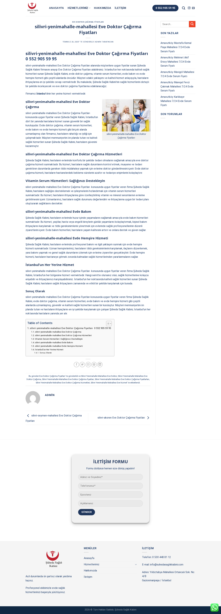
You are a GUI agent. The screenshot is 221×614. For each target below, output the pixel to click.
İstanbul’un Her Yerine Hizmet (49, 349)
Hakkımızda (102, 8)
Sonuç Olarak (45, 353)
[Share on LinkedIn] (100, 364)
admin (98, 42)
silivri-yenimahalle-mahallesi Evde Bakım (54, 342)
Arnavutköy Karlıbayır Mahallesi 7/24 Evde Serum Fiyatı (176, 101)
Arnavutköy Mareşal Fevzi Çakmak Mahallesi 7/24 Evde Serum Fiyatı (176, 86)
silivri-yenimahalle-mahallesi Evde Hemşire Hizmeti (59, 346)
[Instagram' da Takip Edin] (189, 8)
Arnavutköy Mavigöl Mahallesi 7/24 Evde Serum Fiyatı (177, 74)
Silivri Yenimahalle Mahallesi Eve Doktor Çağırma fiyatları (68, 379)
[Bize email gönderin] (193, 8)
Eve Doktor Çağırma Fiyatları (88, 22)
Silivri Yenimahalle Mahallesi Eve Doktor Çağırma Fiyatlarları (122, 379)
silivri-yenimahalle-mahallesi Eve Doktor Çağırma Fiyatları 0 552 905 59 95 (70, 328)
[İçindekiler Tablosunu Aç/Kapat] (107, 323)
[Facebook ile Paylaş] (76, 364)
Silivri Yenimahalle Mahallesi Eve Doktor (99, 376)
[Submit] (192, 24)
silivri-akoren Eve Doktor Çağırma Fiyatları (121, 417)
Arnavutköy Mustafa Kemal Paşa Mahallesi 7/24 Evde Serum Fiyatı (175, 47)
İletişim (120, 8)
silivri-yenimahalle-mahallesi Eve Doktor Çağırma (58, 332)
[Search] (183, 8)
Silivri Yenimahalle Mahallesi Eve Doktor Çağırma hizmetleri (63, 382)
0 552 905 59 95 (41, 59)
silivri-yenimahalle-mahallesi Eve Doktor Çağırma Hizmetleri (63, 335)
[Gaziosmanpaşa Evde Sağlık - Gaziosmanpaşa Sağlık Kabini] (35, 8)
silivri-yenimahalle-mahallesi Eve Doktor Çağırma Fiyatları (58, 65)
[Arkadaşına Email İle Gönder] (88, 364)
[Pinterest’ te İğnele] (94, 364)
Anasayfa (56, 8)
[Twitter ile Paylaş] (82, 364)
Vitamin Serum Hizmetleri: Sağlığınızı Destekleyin (59, 339)
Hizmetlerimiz (78, 8)
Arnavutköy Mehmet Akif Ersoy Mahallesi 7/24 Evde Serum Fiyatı (175, 61)
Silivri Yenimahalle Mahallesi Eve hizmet (109, 382)
